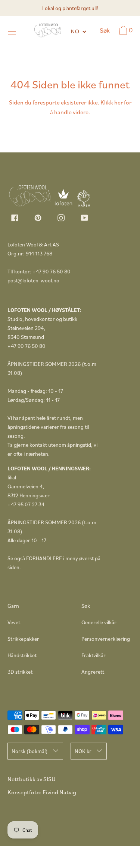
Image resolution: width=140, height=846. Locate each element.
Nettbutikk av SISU (31, 779)
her (118, 102)
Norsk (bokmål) (30, 751)
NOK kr (83, 751)
